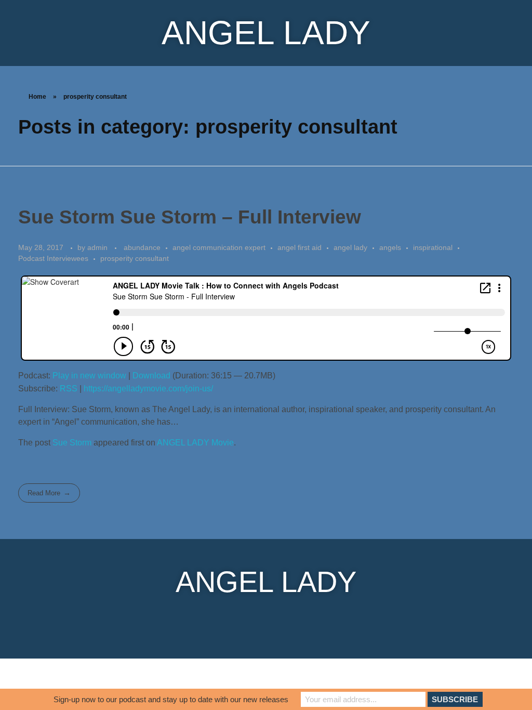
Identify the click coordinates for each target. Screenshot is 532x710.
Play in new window (89, 375)
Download (151, 375)
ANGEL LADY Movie (195, 442)
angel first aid (299, 247)
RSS (68, 388)
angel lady (350, 247)
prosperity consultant (134, 258)
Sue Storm (71, 442)
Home (37, 96)
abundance (142, 247)
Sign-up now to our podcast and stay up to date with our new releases (171, 699)
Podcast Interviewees (53, 258)
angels (390, 247)
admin (98, 247)
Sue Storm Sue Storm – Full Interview (189, 217)
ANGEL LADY (266, 32)
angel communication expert (218, 247)
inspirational (433, 247)
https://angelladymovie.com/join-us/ (148, 388)
